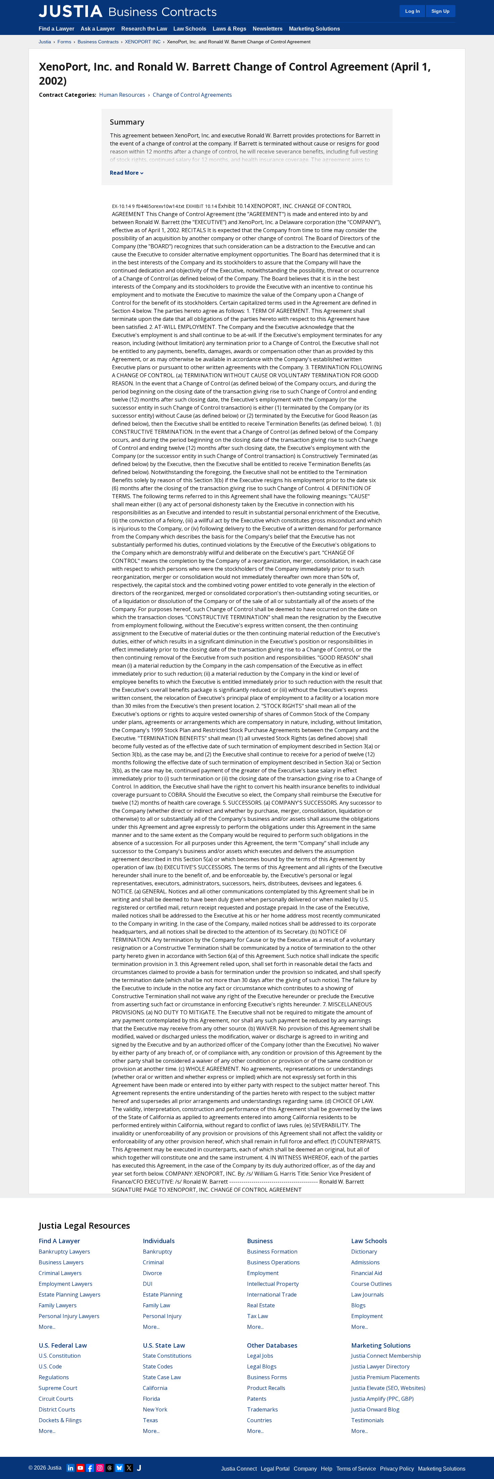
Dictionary (364, 1251)
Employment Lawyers (65, 1283)
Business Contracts (98, 41)
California (155, 1388)
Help (326, 1469)
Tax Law (257, 1316)
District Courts (57, 1409)
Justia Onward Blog (375, 1409)
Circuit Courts (56, 1398)
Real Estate (261, 1305)
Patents (256, 1398)
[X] (129, 1468)
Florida (151, 1398)
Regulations (54, 1377)
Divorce (152, 1273)
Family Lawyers (58, 1305)
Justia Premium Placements (385, 1377)
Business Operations (273, 1262)
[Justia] (70, 11)
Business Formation (272, 1251)
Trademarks (262, 1409)
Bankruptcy (157, 1251)
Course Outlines (371, 1283)
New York (155, 1409)
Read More (124, 172)
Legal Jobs (260, 1355)
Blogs (358, 1305)
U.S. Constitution (60, 1355)
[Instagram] (100, 1468)
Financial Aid (366, 1273)
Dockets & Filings (60, 1420)
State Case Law (162, 1377)
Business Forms (267, 1377)
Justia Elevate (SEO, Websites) (388, 1388)
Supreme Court (58, 1388)
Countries (259, 1420)
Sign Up (440, 11)
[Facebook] (90, 1468)
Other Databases (272, 1345)
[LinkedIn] (71, 1468)
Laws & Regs (229, 29)
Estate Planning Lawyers (69, 1294)
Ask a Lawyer (98, 29)
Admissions (365, 1262)
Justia (45, 41)
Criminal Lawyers (60, 1273)
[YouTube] (80, 1468)
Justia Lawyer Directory (380, 1366)
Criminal (153, 1262)
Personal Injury (162, 1316)
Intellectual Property (273, 1283)
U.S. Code (50, 1366)
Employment (263, 1273)
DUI (148, 1283)
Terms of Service (356, 1469)
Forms (64, 41)
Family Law (156, 1305)
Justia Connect (239, 1469)
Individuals (159, 1241)
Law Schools (189, 29)
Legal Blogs (262, 1366)
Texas (150, 1420)
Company (305, 1469)
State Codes (158, 1366)
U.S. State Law (164, 1345)
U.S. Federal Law (63, 1345)
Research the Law (144, 29)
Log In (412, 11)
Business (260, 1241)
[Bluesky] (119, 1468)
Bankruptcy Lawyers (64, 1251)
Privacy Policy (397, 1469)
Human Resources (122, 94)
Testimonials (367, 1420)
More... (47, 1326)
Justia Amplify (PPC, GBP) (382, 1398)
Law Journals (367, 1294)
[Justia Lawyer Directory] (139, 1468)
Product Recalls (266, 1388)
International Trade (272, 1294)
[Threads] (110, 1468)
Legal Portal (275, 1469)
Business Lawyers (61, 1262)
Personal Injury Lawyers (69, 1316)
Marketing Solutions (314, 29)
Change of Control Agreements (192, 94)
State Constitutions (167, 1355)
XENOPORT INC (143, 41)
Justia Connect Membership (386, 1355)
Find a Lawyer (56, 29)
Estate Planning (162, 1294)
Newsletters (268, 29)
